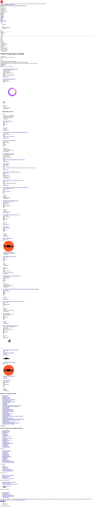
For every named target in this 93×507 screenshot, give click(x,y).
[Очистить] (1, 34)
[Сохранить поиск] (1, 37)
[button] (1, 18)
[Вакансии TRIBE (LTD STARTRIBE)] (48, 358)
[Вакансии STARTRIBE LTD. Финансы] (47, 246)
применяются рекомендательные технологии (22, 499)
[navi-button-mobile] (1, 22)
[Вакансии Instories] (47, 92)
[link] (2, 16)
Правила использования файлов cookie (19, 5)
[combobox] (5, 31)
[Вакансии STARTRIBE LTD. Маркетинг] (47, 370)
